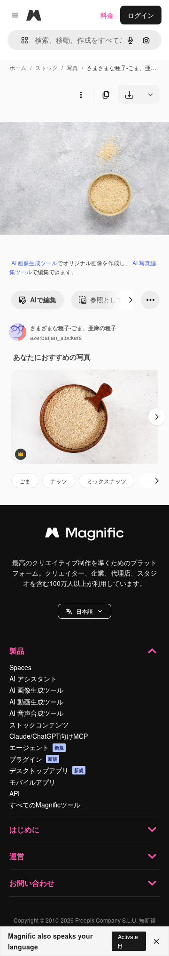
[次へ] (130, 300)
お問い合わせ (31, 882)
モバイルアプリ (32, 782)
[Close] (156, 941)
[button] (84, 611)
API (14, 793)
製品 (16, 650)
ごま (25, 481)
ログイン (141, 15)
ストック (46, 67)
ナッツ (58, 481)
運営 (16, 856)
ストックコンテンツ (39, 724)
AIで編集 (43, 299)
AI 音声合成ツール (36, 713)
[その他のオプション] (80, 94)
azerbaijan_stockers (56, 337)
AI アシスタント (33, 678)
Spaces (20, 667)
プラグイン (33, 759)
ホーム (17, 67)
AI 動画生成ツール (36, 701)
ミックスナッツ (106, 481)
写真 (72, 67)
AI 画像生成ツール (34, 263)
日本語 (84, 611)
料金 (107, 15)
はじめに (24, 829)
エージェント (36, 747)
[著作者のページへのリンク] (17, 333)
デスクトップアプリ (46, 770)
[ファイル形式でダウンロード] (150, 94)
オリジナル (64, 126)
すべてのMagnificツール (44, 804)
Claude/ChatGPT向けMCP (48, 736)
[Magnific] (84, 535)
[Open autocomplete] (21, 40)
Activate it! (128, 940)
